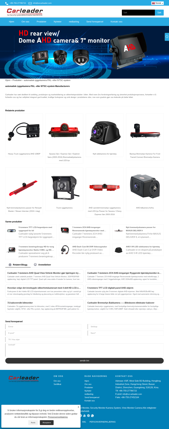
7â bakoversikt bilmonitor (20, 303)
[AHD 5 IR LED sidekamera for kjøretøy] (119, 250)
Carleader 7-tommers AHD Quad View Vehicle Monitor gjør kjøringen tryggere (44, 273)
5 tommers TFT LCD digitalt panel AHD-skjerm (110, 288)
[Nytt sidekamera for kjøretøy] (104, 132)
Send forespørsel (94, 21)
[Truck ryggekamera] (64, 186)
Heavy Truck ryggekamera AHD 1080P (24, 154)
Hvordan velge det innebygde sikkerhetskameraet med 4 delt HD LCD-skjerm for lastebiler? (44, 288)
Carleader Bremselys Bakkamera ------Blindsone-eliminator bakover (120, 303)
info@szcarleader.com (42, 3)
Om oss (25, 21)
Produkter (41, 21)
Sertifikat (57, 384)
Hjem (11, 21)
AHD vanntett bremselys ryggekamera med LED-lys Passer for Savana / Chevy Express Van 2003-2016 (104, 211)
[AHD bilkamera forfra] (145, 186)
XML (84, 422)
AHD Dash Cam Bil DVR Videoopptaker (89, 247)
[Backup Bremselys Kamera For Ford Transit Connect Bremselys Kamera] (145, 132)
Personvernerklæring (58, 417)
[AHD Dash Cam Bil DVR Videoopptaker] (65, 250)
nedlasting (74, 21)
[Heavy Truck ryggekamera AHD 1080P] (24, 132)
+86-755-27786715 (18, 3)
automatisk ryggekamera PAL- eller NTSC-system (47, 80)
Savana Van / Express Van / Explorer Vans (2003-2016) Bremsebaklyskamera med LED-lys (64, 157)
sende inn (84, 360)
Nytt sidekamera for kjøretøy (105, 154)
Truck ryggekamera (64, 208)
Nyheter (58, 21)
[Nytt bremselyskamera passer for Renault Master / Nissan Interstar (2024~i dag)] (24, 186)
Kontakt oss (116, 21)
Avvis (33, 422)
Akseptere (47, 422)
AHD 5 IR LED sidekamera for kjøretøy (143, 247)
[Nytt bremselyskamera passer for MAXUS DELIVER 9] (119, 230)
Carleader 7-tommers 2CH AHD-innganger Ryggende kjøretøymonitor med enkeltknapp (124, 273)
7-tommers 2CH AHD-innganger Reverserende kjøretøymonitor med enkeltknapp (88, 230)
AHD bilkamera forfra (145, 208)
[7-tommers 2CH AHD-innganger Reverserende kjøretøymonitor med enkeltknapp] (65, 230)
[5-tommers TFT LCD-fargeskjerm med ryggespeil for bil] (11, 230)
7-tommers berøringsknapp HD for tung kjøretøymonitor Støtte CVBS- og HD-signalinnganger (36, 250)
